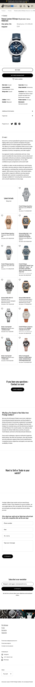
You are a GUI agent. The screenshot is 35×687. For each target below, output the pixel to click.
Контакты (4, 630)
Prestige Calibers (17, 681)
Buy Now (17, 70)
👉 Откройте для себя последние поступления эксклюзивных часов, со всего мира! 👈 (17, 1)
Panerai (10, 10)
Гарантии (4, 115)
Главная (4, 10)
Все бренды (5, 625)
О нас (3, 627)
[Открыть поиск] (24, 6)
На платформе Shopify (27, 681)
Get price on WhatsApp (17, 75)
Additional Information (8, 111)
